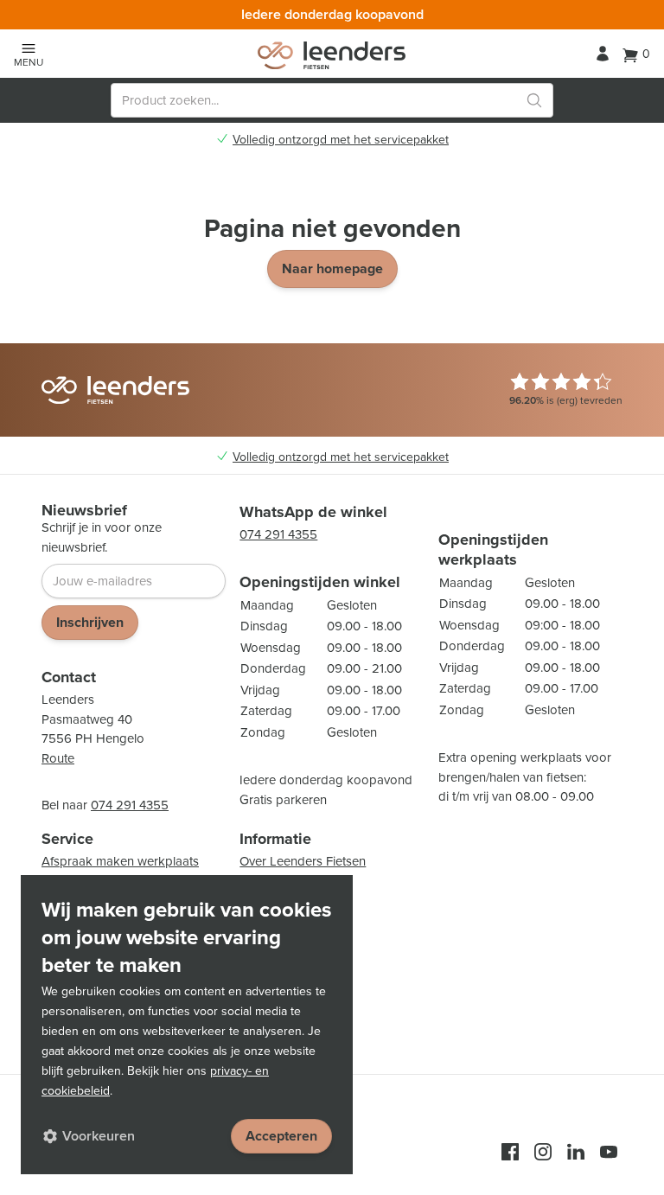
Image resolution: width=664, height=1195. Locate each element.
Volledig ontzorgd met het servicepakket (341, 140)
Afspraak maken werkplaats (120, 861)
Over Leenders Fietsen (302, 861)
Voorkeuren (98, 1136)
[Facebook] (510, 1152)
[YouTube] (608, 1152)
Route (58, 758)
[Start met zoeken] (534, 100)
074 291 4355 (130, 805)
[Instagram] (543, 1152)
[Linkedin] (576, 1152)
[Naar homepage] (331, 55)
